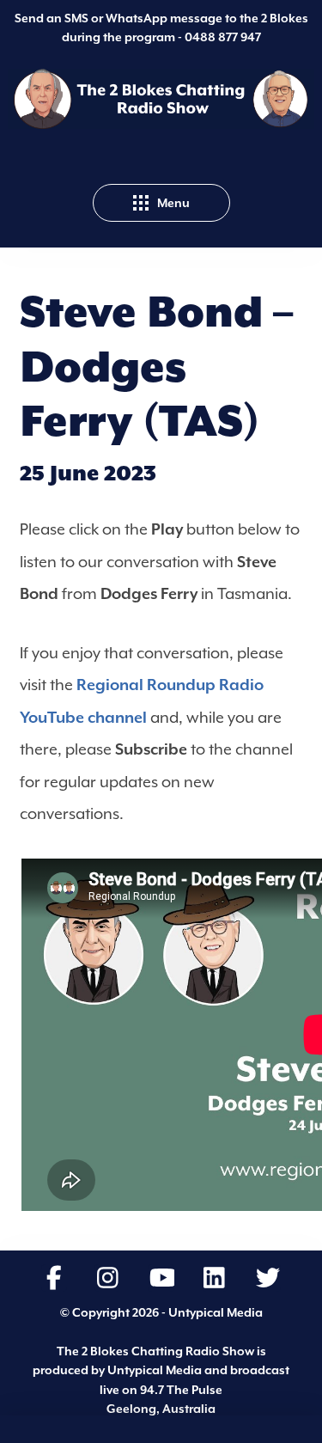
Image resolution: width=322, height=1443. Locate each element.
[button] (161, 203)
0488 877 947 (223, 37)
